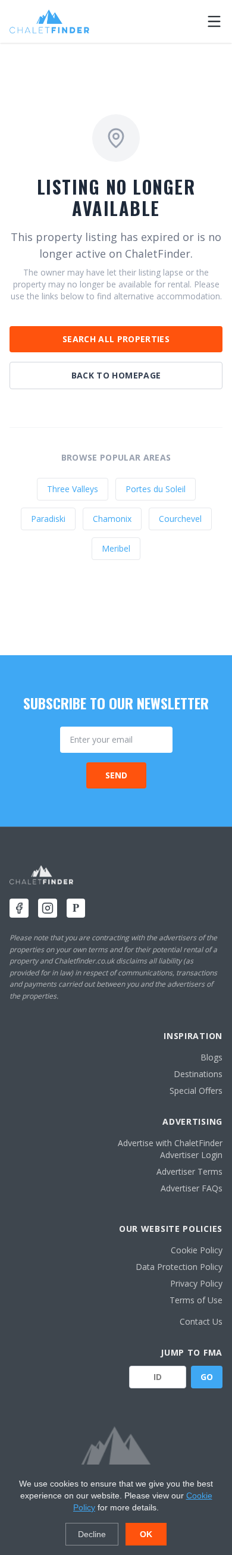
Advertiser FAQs (191, 1188)
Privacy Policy (196, 1283)
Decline (92, 1534)
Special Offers (196, 1090)
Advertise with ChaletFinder (170, 1143)
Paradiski (48, 518)
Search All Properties (116, 339)
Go (206, 1376)
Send (116, 775)
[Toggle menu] (214, 21)
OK (146, 1534)
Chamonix (112, 518)
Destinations (198, 1074)
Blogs (211, 1057)
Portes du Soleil (156, 489)
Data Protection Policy (179, 1266)
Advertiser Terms (189, 1171)
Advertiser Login (191, 1154)
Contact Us (201, 1321)
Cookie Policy (196, 1250)
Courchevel (180, 518)
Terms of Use (196, 1300)
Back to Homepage (116, 375)
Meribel (116, 548)
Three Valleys (72, 489)
